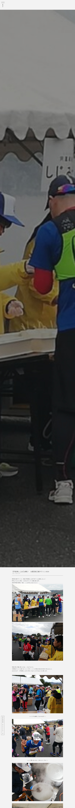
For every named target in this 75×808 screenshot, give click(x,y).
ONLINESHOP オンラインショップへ (2, 725)
